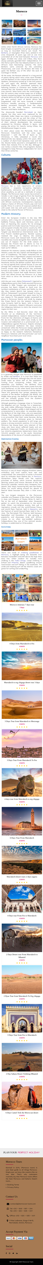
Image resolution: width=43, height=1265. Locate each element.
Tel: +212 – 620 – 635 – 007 (21, 1211)
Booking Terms (13, 1185)
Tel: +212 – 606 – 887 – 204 (21, 1208)
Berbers (4, 53)
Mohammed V (27, 281)
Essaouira (33, 509)
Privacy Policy (13, 1187)
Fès (40, 118)
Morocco (34, 57)
